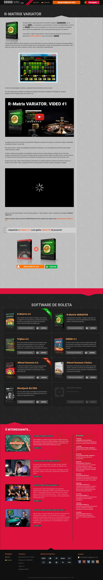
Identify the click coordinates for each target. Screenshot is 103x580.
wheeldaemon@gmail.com (89, 557)
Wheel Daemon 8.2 (24, 557)
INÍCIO (37, 2)
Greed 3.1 (21, 563)
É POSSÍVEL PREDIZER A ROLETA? (43, 436)
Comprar (9, 560)
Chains (30, 25)
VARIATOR (30, 560)
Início (8, 557)
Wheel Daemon (61, 23)
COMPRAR (46, 2)
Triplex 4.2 (21, 566)
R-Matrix (27, 27)
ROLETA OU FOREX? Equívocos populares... (46, 485)
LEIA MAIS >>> (37, 476)
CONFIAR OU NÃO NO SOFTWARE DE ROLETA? (46, 461)
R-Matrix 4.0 (22, 560)
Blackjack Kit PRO (24, 569)
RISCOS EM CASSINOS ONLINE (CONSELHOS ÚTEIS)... (49, 510)
